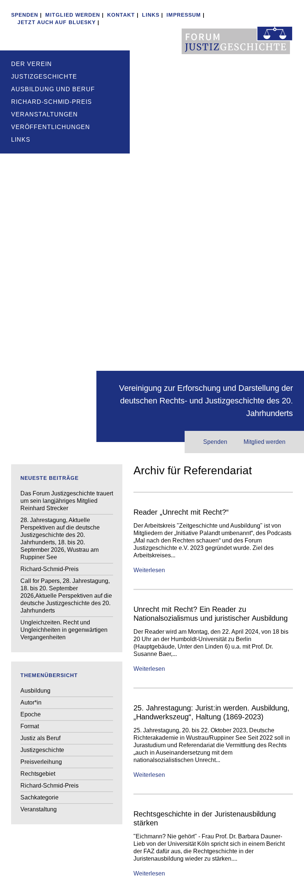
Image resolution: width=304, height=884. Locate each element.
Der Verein (31, 64)
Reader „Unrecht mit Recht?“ (181, 512)
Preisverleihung (41, 762)
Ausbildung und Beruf (53, 89)
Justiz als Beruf (40, 738)
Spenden (24, 15)
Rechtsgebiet (37, 774)
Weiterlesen (149, 570)
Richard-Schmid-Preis (51, 102)
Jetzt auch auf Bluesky (56, 22)
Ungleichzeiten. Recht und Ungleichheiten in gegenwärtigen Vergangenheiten (64, 629)
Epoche (30, 714)
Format (29, 726)
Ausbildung (35, 690)
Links (150, 15)
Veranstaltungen (44, 114)
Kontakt (121, 15)
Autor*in (31, 702)
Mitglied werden (72, 15)
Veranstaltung (38, 809)
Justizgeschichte (44, 76)
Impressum (183, 15)
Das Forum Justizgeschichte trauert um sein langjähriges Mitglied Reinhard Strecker (66, 500)
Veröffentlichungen (50, 127)
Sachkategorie (39, 797)
